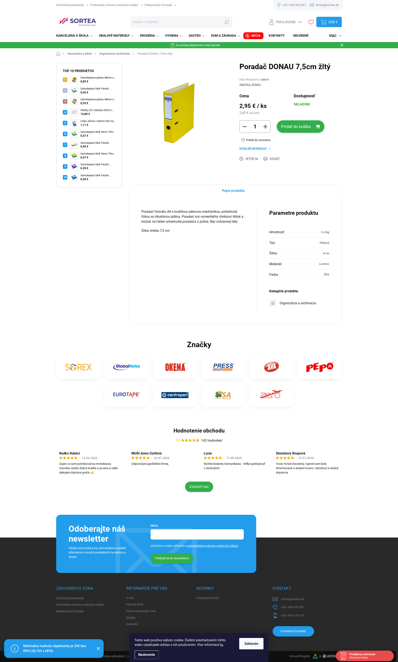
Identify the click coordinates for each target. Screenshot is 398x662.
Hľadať (226, 22)
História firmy (135, 604)
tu (221, 645)
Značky (131, 617)
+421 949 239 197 (292, 615)
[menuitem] (75, 36)
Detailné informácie (253, 148)
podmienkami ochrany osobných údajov (212, 545)
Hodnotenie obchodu (199, 431)
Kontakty (132, 624)
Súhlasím (251, 644)
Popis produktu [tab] (233, 191)
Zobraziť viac (199, 487)
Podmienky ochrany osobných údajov (114, 5)
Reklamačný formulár (158, 5)
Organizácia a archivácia (298, 303)
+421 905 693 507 (292, 607)
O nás (130, 598)
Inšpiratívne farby (207, 598)
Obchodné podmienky (70, 5)
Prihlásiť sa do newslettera (172, 558)
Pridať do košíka (296, 126)
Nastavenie (146, 655)
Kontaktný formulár (293, 631)
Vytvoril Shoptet (299, 656)
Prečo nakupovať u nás (141, 611)
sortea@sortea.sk (292, 599)
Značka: (250, 84)
